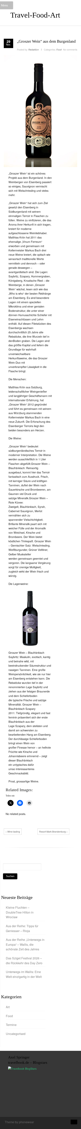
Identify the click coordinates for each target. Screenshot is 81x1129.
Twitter (14, 844)
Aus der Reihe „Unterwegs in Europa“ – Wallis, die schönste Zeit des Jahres (25, 944)
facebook (8, 844)
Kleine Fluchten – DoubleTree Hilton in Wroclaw (20, 912)
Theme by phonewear (19, 1122)
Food (59, 49)
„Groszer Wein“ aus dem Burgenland (46, 41)
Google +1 (20, 844)
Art (8, 1007)
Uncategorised (15, 1034)
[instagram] (60, 1122)
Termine (11, 1025)
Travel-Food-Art (35, 15)
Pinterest (25, 844)
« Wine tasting (12, 831)
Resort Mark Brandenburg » (53, 831)
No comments (70, 49)
